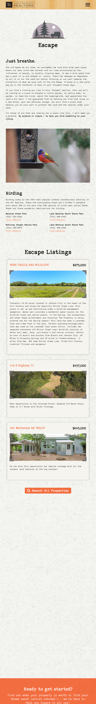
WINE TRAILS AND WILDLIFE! (29, 265)
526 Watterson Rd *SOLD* (27, 428)
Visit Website (13, 219)
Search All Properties (49, 490)
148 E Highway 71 (22, 365)
